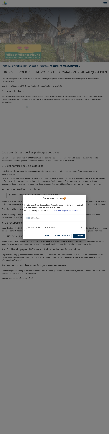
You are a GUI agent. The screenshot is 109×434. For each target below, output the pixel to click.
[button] (54, 218)
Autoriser (78, 236)
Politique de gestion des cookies (67, 210)
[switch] (27, 227)
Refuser (45, 236)
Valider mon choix (62, 236)
